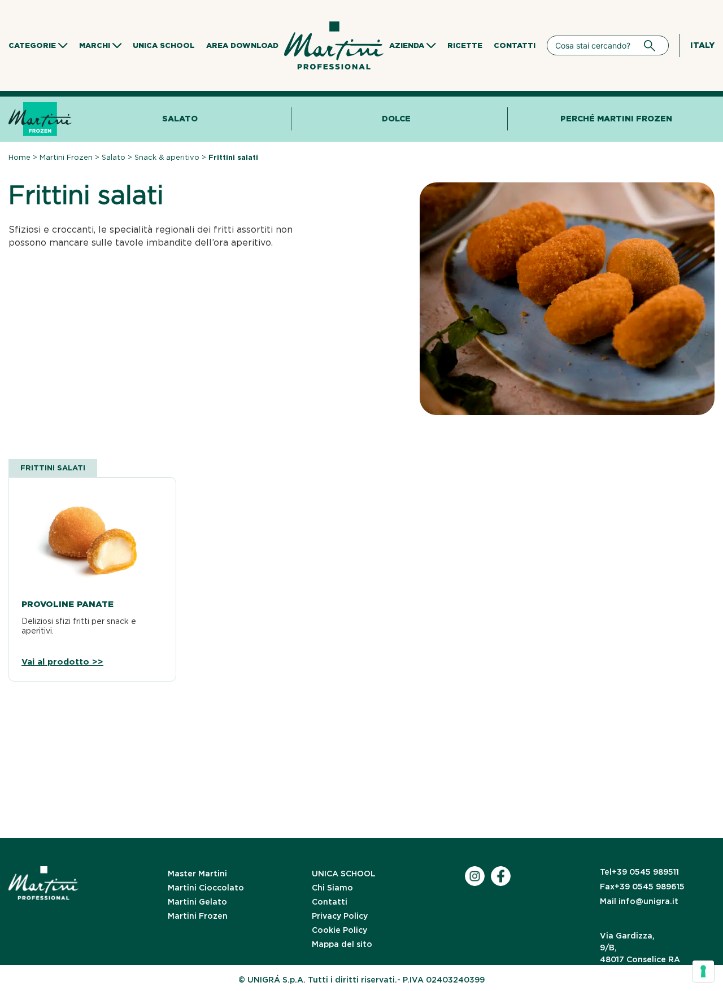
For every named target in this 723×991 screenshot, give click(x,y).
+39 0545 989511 (639, 871)
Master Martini (197, 873)
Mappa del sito (342, 944)
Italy (702, 45)
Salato (180, 118)
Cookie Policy (339, 930)
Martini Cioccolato (206, 887)
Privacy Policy (340, 915)
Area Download (242, 45)
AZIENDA (406, 45)
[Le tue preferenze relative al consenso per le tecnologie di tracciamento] (703, 971)
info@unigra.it (639, 901)
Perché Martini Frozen (616, 118)
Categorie (32, 45)
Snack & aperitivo (166, 157)
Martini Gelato (197, 901)
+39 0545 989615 (642, 886)
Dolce (396, 118)
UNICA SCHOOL (344, 873)
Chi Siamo (332, 887)
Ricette (464, 45)
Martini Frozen (66, 157)
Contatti (514, 45)
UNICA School (164, 45)
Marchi (94, 45)
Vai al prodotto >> (62, 662)
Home (19, 157)
